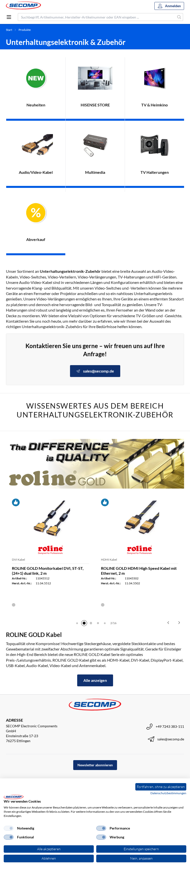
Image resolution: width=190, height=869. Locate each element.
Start (9, 30)
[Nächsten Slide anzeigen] (179, 623)
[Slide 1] (77, 623)
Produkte (25, 30)
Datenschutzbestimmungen (168, 793)
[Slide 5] (104, 623)
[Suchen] (179, 17)
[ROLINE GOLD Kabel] (95, 464)
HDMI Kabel (109, 559)
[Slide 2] (84, 623)
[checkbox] (9, 828)
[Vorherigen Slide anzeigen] (168, 623)
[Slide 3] (91, 623)
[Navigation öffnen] (9, 17)
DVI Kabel (18, 559)
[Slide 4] (98, 623)
